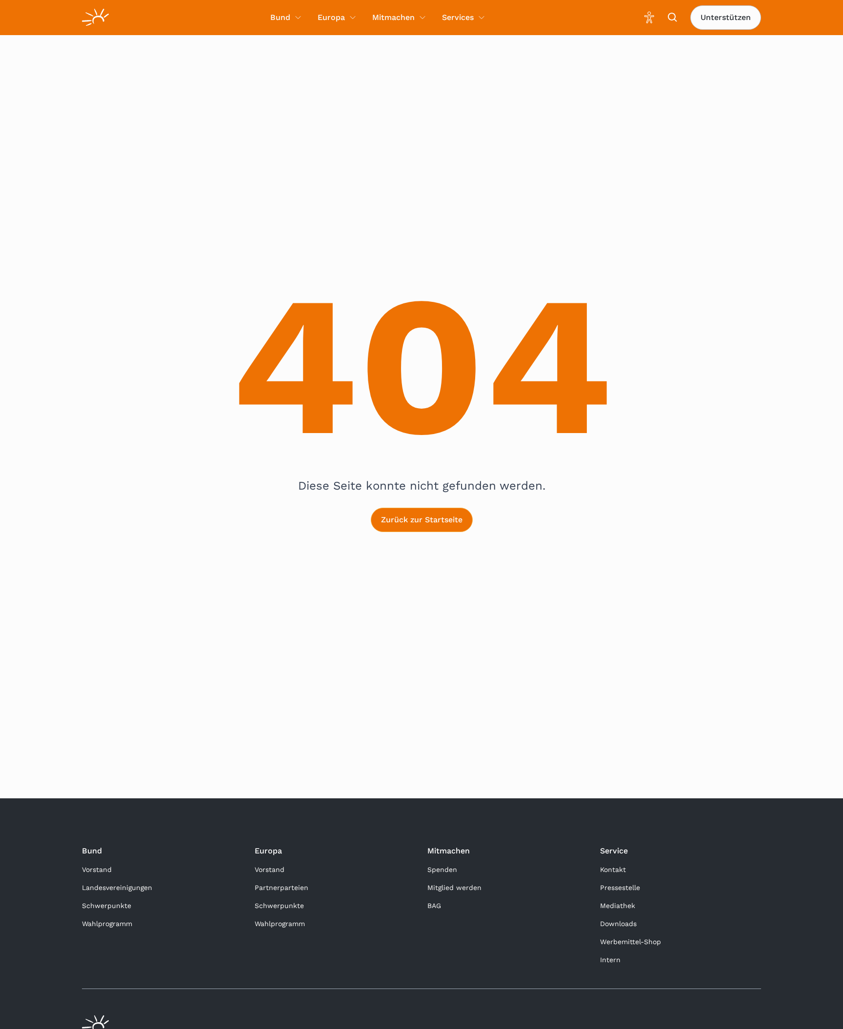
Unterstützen (726, 17)
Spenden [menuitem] (442, 869)
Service (614, 850)
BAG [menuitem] (434, 906)
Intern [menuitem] (610, 960)
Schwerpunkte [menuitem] (106, 906)
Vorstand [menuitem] (97, 869)
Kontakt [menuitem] (613, 869)
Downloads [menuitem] (618, 924)
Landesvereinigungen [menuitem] (117, 887)
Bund (92, 850)
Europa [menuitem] (331, 17)
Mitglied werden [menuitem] (454, 887)
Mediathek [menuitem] (617, 906)
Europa (268, 850)
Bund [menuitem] (280, 17)
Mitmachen (448, 850)
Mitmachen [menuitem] (393, 17)
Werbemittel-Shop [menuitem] (630, 942)
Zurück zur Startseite (421, 519)
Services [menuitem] (458, 17)
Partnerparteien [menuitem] (281, 887)
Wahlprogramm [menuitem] (107, 924)
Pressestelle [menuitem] (620, 887)
